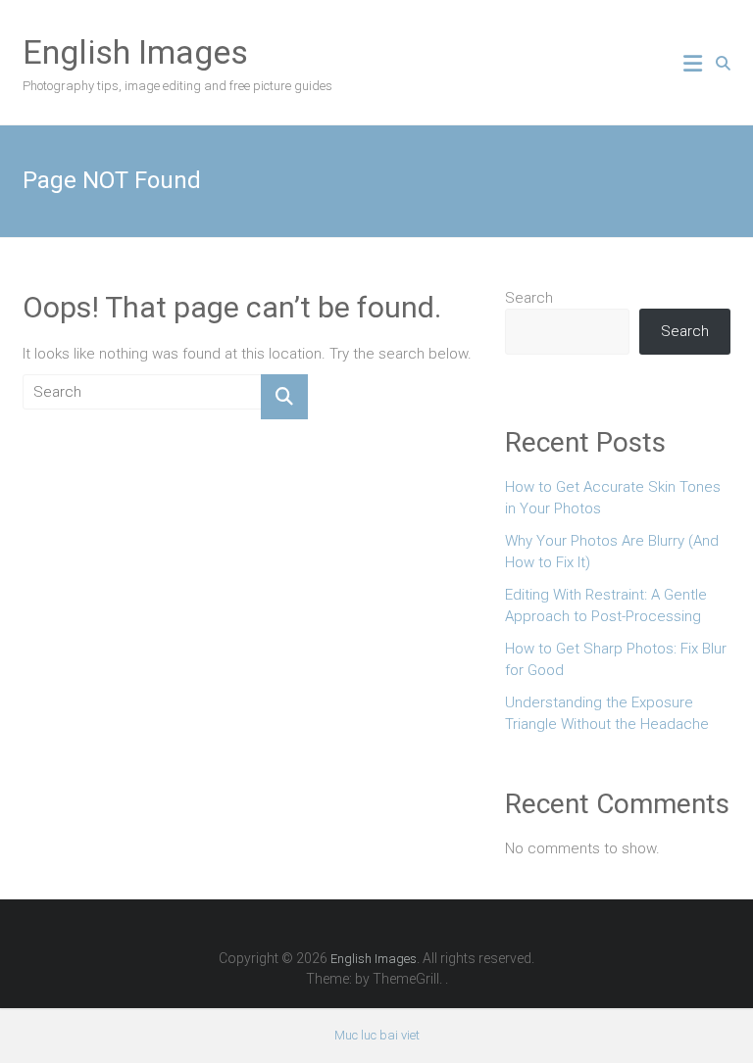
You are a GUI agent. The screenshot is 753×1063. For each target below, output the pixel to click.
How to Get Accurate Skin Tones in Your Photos (613, 498)
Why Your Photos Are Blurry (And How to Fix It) (612, 552)
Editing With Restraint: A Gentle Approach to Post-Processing (606, 606)
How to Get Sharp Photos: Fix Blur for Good (616, 660)
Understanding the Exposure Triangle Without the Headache (607, 714)
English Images (135, 52)
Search (529, 298)
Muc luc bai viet (377, 1035)
